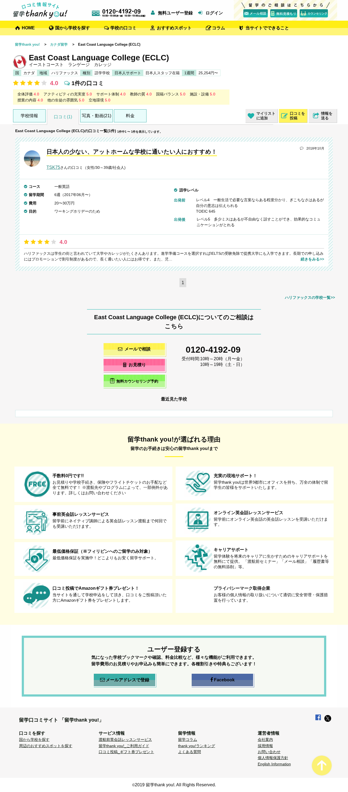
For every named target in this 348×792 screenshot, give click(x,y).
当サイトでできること (267, 28)
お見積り (137, 364)
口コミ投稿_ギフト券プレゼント (126, 752)
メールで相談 (138, 349)
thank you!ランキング (196, 746)
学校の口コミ (123, 28)
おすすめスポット (174, 28)
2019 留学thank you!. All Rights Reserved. (175, 784)
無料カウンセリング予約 (137, 381)
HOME (28, 28)
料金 (130, 115)
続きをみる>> (312, 259)
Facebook (224, 680)
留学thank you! (27, 44)
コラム (218, 28)
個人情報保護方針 (273, 758)
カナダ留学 (59, 44)
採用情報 (265, 746)
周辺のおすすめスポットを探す (45, 746)
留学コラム (187, 739)
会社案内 (265, 739)
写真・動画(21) (96, 115)
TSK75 (53, 167)
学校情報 (29, 115)
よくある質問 (189, 752)
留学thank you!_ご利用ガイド (124, 746)
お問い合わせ (269, 752)
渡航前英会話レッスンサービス (125, 739)
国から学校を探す (72, 28)
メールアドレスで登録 (127, 680)
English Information (274, 764)
